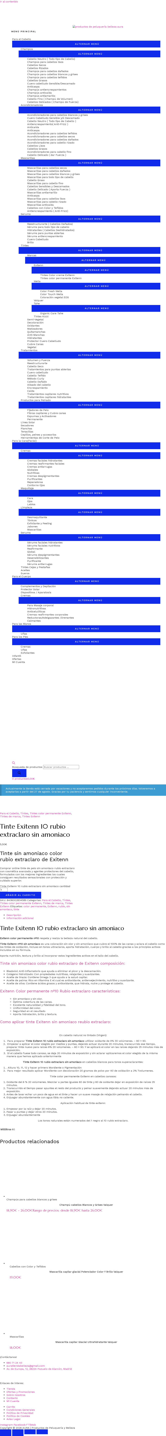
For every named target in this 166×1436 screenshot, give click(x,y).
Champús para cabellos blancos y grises (52, 74)
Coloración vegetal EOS (54, 297)
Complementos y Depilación (38, 586)
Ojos (29, 501)
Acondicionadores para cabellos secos (51, 136)
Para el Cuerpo (21, 576)
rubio (61, 906)
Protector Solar (30, 589)
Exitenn (38, 265)
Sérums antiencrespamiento (45, 236)
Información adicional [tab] (20, 918)
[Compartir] (30, 1431)
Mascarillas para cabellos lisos (46, 198)
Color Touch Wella (51, 294)
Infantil (16, 655)
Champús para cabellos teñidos (47, 77)
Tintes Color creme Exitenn (57, 275)
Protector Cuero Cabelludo (44, 341)
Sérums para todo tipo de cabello (48, 227)
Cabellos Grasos (37, 80)
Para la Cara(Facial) (24, 440)
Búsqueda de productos (27, 767)
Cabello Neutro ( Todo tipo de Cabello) (51, 58)
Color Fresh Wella (51, 291)
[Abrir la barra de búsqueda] (13, 763)
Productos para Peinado (36, 400)
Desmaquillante (37, 517)
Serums (26, 214)
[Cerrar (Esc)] (42, 1431)
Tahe (37, 303)
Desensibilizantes (38, 557)
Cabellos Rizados (37, 68)
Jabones (32, 526)
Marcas (31, 255)
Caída (30, 390)
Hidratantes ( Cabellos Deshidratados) (50, 230)
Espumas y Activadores (41, 416)
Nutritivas (33, 472)
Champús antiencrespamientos (46, 89)
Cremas (25, 450)
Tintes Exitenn (31, 816)
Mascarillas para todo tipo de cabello (50, 177)
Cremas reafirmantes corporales (47, 614)
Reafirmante (35, 548)
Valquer (38, 300)
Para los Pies (20, 636)
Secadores (27, 425)
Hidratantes (34, 337)
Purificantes (34, 479)
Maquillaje (27, 488)
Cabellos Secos (36, 65)
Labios (31, 504)
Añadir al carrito (21, 895)
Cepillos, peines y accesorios (38, 434)
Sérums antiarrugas (39, 564)
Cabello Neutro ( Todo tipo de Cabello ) (51, 121)
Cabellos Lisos (36, 145)
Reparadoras (35, 482)
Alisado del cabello (39, 384)
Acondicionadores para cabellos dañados (52, 139)
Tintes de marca (10, 816)
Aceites (25, 570)
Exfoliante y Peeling (39, 523)
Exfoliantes (28, 652)
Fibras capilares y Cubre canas (46, 413)
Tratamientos (29, 350)
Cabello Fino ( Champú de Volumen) (50, 98)
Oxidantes (33, 325)
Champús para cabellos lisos (45, 61)
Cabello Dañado (37, 381)
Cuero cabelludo (37, 372)
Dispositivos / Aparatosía (36, 592)
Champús (27, 49)
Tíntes (25, 245)
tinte (16, 909)
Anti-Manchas (36, 334)
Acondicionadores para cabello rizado (50, 142)
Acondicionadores (32, 105)
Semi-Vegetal (35, 319)
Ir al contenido (9, 1)
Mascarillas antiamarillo (42, 192)
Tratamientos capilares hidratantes (49, 397)
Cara (30, 498)
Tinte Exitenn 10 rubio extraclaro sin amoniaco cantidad (35, 886)
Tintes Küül (41, 316)
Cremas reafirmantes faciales (45, 463)
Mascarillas (28, 158)
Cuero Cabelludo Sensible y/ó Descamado (53, 118)
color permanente (35, 906)
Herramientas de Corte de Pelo (40, 437)
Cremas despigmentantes (43, 475)
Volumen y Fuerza (38, 360)
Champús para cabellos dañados (47, 71)
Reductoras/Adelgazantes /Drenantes (50, 617)
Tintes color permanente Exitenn (61, 278)
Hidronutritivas (36, 608)
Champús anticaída (39, 92)
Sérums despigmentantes (43, 554)
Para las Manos (21, 623)
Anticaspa (33, 86)
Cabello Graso (36, 180)
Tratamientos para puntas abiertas (49, 369)
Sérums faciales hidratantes (45, 542)
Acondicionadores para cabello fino (49, 151)
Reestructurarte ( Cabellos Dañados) (50, 223)
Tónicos (32, 520)
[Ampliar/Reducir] (5, 1431)
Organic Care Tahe (51, 313)
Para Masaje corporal (40, 605)
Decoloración (35, 322)
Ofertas (16, 659)
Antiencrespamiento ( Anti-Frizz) (47, 211)
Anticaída (33, 127)
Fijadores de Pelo (38, 410)
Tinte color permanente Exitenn (70, 1076)
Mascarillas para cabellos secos (47, 167)
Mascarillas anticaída (40, 204)
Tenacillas (27, 431)
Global (31, 551)
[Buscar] (19, 773)
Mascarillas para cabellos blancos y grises (53, 174)
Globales (32, 469)
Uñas (24, 633)
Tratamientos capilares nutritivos (48, 394)
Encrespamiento (37, 387)
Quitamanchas (36, 331)
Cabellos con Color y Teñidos (45, 207)
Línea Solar (28, 422)
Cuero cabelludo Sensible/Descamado (51, 83)
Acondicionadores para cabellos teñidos (52, 133)
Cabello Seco (35, 366)
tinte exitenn (97, 1103)
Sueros (25, 573)
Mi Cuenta (18, 662)
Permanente (35, 419)
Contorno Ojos (36, 485)
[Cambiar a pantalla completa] (18, 1431)
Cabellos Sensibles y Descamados (48, 186)
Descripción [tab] (13, 915)
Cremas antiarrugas (39, 466)
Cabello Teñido (36, 375)
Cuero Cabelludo (37, 239)
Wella (37, 281)
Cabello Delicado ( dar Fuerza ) (46, 154)
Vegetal (31, 347)
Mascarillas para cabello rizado (46, 201)
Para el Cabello (21, 39)
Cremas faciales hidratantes (44, 460)
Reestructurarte (37, 363)
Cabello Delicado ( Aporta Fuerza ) (48, 189)
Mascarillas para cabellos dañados (48, 170)
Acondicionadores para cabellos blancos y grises (57, 114)
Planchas (26, 428)
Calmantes (34, 620)
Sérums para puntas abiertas (45, 233)
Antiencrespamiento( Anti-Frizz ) (47, 124)
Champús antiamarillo (41, 95)
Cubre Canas (35, 344)
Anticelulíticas (36, 611)
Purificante (34, 561)
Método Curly (35, 378)
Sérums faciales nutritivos (43, 545)
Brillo (30, 242)
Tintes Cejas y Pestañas (35, 567)
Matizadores (34, 328)
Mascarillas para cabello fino (45, 183)
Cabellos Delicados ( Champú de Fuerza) (52, 101)
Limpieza (26, 507)
